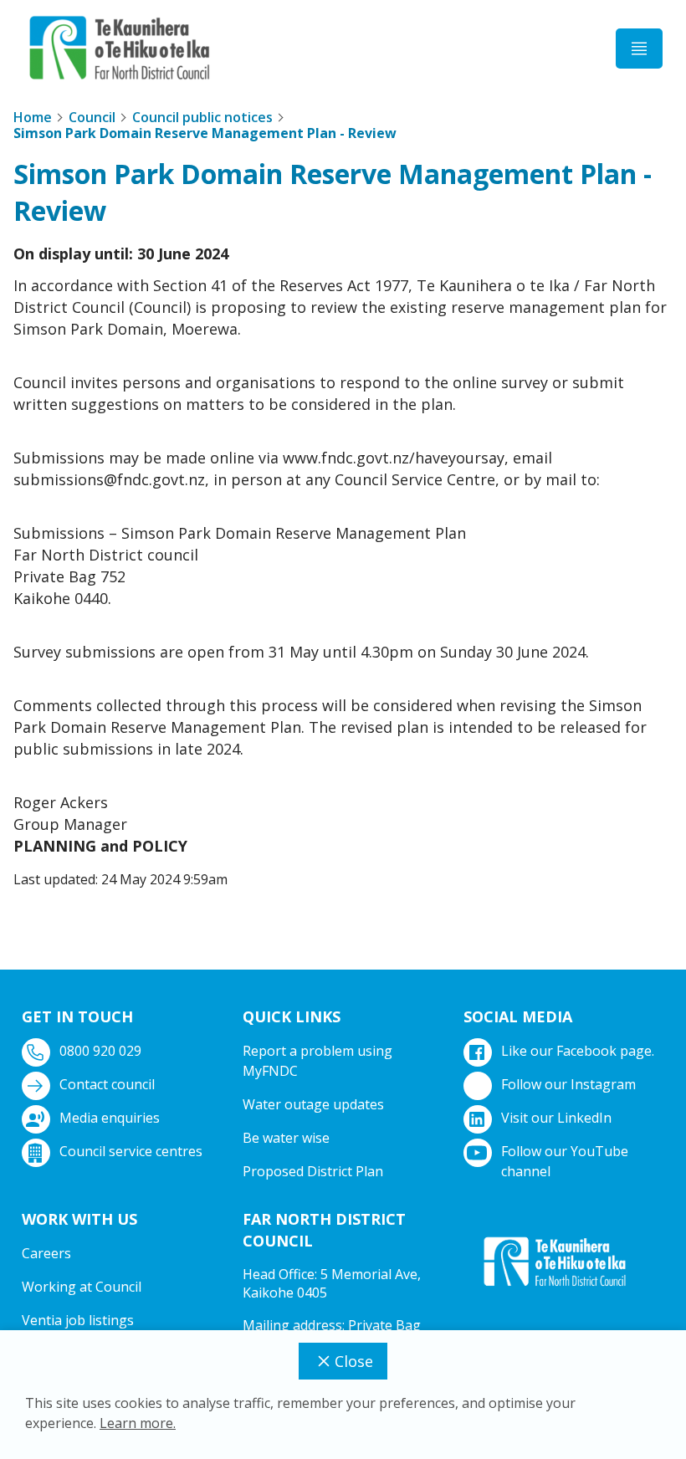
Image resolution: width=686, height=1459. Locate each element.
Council (92, 117)
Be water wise (286, 1138)
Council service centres (130, 1151)
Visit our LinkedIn (556, 1117)
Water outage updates (313, 1104)
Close (354, 1361)
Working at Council (81, 1286)
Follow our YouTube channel (564, 1161)
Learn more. (138, 1423)
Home (32, 117)
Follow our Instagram (568, 1084)
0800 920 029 (100, 1051)
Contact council (107, 1084)
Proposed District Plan (313, 1171)
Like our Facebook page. (577, 1051)
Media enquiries (109, 1117)
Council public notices (202, 117)
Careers (46, 1253)
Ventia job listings (78, 1320)
